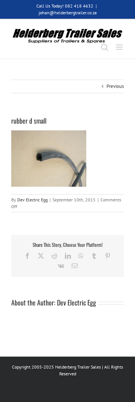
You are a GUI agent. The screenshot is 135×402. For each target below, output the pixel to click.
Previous (115, 86)
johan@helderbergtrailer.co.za (68, 12)
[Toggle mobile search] (104, 47)
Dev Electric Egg (32, 200)
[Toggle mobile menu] (120, 47)
